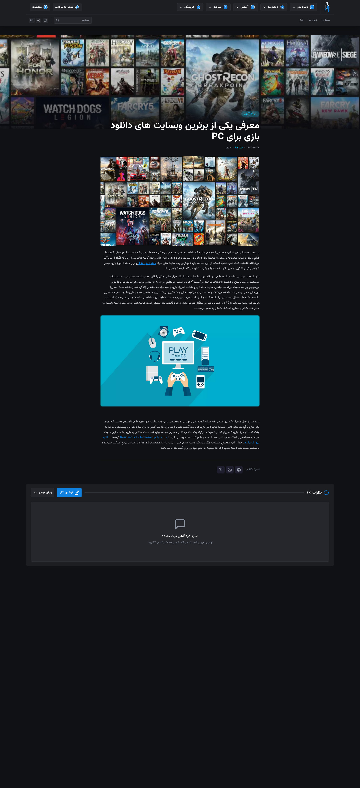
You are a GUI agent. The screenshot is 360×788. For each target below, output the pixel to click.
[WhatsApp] (230, 469)
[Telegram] (239, 469)
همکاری (326, 20)
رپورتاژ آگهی (250, 114)
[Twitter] (221, 469)
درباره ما (313, 20)
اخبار (301, 20)
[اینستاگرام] (45, 20)
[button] (180, 201)
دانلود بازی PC (147, 263)
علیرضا (239, 148)
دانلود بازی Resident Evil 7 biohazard (143, 437)
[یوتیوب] (31, 20)
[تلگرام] (38, 20)
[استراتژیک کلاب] (327, 7)
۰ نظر (228, 148)
